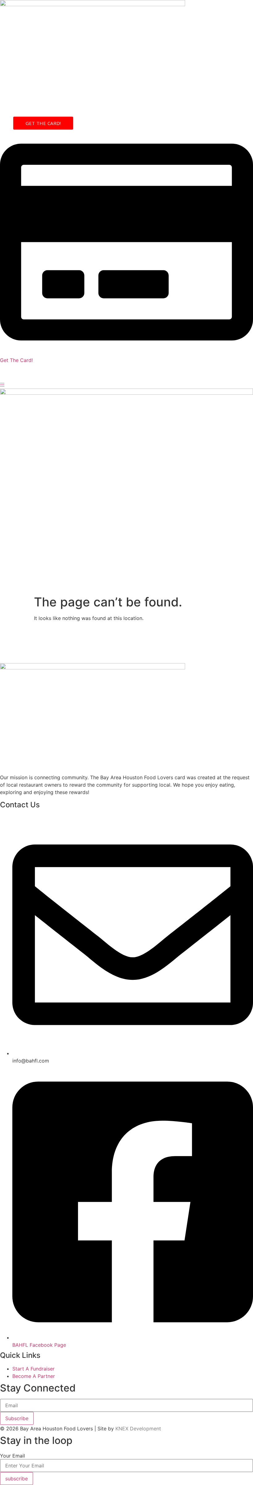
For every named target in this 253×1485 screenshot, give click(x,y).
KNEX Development (138, 1428)
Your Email (12, 1455)
